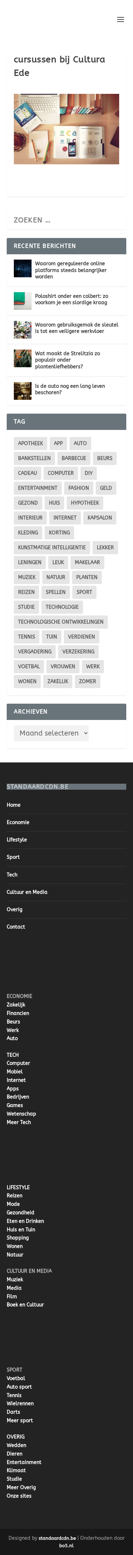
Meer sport (20, 1421)
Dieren (14, 1454)
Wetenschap (21, 1114)
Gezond (28, 503)
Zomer (87, 682)
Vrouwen (63, 667)
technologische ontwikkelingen (61, 622)
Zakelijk (58, 682)
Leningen (29, 563)
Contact (16, 927)
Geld (106, 488)
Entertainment (37, 488)
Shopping (18, 1238)
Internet (65, 518)
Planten (87, 577)
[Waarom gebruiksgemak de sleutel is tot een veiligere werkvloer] (23, 330)
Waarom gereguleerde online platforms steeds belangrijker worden (71, 270)
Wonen (27, 682)
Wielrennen (20, 1404)
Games (15, 1105)
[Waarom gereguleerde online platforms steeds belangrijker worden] (23, 268)
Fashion (78, 488)
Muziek (26, 577)
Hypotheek (85, 503)
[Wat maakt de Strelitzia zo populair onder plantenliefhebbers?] (23, 358)
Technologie (62, 607)
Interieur (30, 518)
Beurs (104, 458)
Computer (18, 1063)
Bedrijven (18, 1097)
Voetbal (29, 667)
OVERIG (15, 1437)
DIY (89, 473)
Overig (14, 910)
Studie (14, 1479)
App (58, 444)
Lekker (105, 548)
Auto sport (19, 1387)
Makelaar (87, 563)
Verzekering (78, 652)
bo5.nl (66, 1545)
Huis (54, 503)
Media (14, 1288)
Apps (13, 1089)
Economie (18, 822)
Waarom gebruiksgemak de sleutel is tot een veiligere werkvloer (76, 328)
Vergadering (34, 652)
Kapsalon (100, 518)
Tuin (51, 637)
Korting (59, 533)
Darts (13, 1412)
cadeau (27, 473)
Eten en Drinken (25, 1221)
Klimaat (16, 1471)
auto (80, 444)
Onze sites (19, 1496)
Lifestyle (17, 840)
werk (93, 667)
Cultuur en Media (27, 892)
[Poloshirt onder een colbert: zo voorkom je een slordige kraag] (23, 301)
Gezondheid (20, 1213)
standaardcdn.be (57, 1538)
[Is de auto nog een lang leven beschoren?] (23, 391)
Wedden (16, 1445)
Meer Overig (21, 1488)
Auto (12, 1038)
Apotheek (30, 444)
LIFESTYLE (18, 1188)
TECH (13, 1055)
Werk (13, 1030)
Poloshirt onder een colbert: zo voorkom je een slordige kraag (71, 299)
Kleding (28, 533)
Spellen (56, 592)
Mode (13, 1204)
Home (14, 805)
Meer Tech (19, 1122)
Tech (12, 875)
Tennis (26, 637)
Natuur (55, 577)
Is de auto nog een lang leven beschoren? (70, 389)
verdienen (81, 637)
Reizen (26, 592)
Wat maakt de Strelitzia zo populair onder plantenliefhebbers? (67, 360)
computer (61, 473)
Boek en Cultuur (25, 1305)
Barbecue (74, 458)
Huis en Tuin (21, 1230)
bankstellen (34, 458)
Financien (18, 1013)
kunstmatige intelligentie (52, 548)
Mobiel (15, 1072)
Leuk (58, 563)
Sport (84, 592)
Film (12, 1297)
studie (26, 607)
